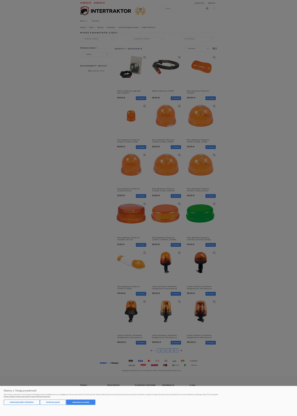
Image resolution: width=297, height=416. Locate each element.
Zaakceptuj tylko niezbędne (22, 402)
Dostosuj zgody (53, 402)
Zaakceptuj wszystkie (80, 402)
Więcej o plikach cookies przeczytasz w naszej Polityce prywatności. (27, 397)
